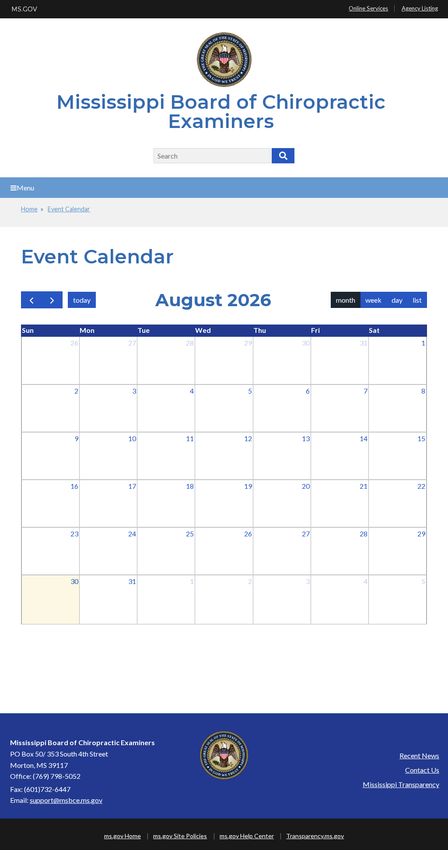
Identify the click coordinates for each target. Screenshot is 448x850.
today (82, 300)
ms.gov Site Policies (180, 836)
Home (29, 209)
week (373, 300)
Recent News (419, 755)
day (397, 300)
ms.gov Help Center (247, 836)
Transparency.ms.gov (315, 836)
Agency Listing (420, 8)
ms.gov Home (122, 836)
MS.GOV (24, 9)
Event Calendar (69, 209)
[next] (52, 299)
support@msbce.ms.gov (66, 800)
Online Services (368, 8)
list (417, 300)
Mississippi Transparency (401, 784)
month (345, 300)
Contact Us (422, 770)
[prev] (31, 299)
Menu (25, 187)
